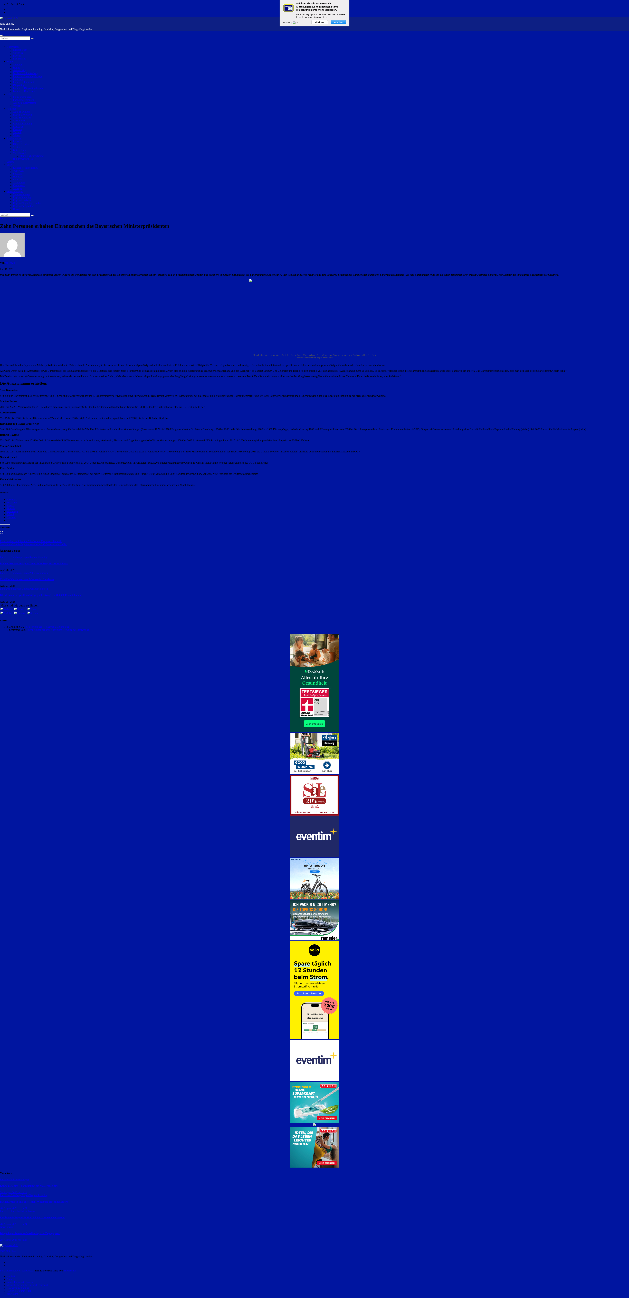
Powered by (288, 22)
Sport (9, 164)
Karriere (17, 129)
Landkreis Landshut (23, 82)
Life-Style (18, 126)
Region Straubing (22, 197)
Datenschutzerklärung (18, 1288)
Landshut (18, 79)
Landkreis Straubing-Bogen (27, 76)
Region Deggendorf (23, 206)
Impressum (12, 1293)
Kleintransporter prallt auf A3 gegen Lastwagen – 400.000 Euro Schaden (40, 595)
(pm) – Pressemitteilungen (20, 1282)
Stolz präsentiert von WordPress (17, 1270)
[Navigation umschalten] (1, 35)
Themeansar (70, 1270)
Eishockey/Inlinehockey (25, 167)
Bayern (17, 55)
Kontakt (11, 1276)
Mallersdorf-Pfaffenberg (25, 73)
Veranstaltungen (15, 191)
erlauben (338, 22)
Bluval (16, 209)
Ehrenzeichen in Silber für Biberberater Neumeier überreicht (31, 541)
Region (10, 61)
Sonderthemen (14, 138)
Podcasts (17, 141)
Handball (18, 176)
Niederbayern (20, 49)
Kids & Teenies (21, 144)
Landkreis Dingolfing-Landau (28, 88)
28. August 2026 (9, 1208)
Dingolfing (18, 85)
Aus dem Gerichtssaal (24, 102)
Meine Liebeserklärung (32, 156)
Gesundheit (19, 120)
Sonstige (17, 188)
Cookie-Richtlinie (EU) (19, 1290)
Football (17, 179)
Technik (17, 132)
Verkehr (17, 105)
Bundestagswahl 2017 (24, 158)
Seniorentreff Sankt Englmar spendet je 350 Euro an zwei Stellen (33, 544)
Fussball (17, 173)
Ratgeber (11, 108)
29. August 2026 (9, 1192)
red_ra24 (10, 262)
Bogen (16, 67)
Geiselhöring (19, 70)
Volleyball (18, 170)
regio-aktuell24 (8, 23)
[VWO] (296, 22)
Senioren (17, 147)
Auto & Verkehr (21, 111)
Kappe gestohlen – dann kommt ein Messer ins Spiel (28, 1185)
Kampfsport (19, 185)
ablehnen (319, 22)
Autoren (11, 1279)
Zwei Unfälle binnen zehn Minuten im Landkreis (27, 579)
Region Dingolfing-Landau (27, 203)
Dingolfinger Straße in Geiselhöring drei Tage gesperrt (30, 1233)
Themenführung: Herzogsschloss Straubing (46, 626)
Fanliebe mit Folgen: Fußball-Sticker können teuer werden (32, 1217)
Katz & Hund (20, 150)
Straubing (18, 64)
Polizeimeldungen (22, 97)
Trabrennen (19, 182)
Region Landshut (22, 200)
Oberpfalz (18, 52)
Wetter (16, 135)
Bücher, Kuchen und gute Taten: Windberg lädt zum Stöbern (34, 563)
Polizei (10, 94)
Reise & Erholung (22, 123)
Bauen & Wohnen (22, 114)
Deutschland (19, 58)
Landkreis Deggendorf (25, 91)
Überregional (13, 46)
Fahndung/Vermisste (23, 99)
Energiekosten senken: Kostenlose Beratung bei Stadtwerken (58, 629)
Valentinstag (19, 153)
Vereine (10, 161)
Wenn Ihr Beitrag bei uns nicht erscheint (27, 1285)
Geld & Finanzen (22, 117)
